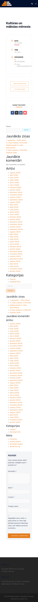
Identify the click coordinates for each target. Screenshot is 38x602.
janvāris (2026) (15, 190)
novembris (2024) (16, 224)
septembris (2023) (16, 259)
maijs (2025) (14, 210)
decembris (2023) (16, 251)
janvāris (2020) (15, 271)
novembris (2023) (16, 254)
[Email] (25, 113)
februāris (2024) (15, 246)
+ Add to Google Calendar (19, 83)
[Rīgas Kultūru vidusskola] (6, 3)
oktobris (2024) (15, 227)
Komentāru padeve (16, 444)
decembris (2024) (16, 222)
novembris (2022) (16, 269)
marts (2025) (14, 214)
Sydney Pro (23, 599)
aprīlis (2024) (14, 242)
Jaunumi (13, 279)
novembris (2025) (16, 195)
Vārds (10, 488)
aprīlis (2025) (14, 212)
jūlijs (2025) (14, 205)
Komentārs (12, 471)
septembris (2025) (16, 200)
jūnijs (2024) (14, 237)
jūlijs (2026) (14, 175)
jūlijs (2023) (14, 264)
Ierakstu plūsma (15, 441)
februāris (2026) (15, 187)
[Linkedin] (21, 113)
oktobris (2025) (15, 197)
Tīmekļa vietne (13, 506)
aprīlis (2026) (14, 182)
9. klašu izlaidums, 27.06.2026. (16, 150)
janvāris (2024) (15, 249)
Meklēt (8, 126)
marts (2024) (14, 244)
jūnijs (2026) (14, 177)
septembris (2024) (16, 229)
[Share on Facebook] (12, 113)
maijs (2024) (14, 239)
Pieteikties (13, 439)
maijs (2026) (14, 180)
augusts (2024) (15, 232)
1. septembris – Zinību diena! (16, 140)
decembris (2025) (16, 192)
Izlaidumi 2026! (11, 153)
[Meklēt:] (19, 286)
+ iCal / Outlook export (19, 89)
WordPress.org (15, 446)
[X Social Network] (17, 113)
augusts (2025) (15, 202)
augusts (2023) (15, 261)
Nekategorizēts (15, 282)
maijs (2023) (14, 266)
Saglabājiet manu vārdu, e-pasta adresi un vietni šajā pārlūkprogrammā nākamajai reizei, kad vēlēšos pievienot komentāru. (18, 523)
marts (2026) (14, 185)
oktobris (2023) (15, 256)
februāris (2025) (15, 217)
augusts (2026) (15, 173)
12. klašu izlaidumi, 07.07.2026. (16, 143)
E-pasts (11, 497)
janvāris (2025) (15, 219)
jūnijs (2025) (14, 207)
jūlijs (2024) (14, 234)
